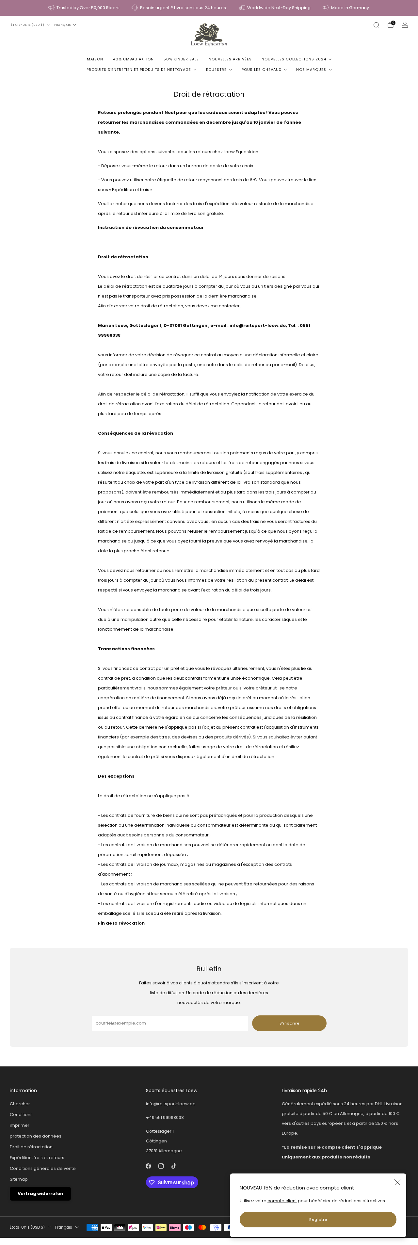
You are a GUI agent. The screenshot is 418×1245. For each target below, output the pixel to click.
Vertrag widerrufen (40, 1193)
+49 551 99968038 (165, 1117)
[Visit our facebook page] (148, 1166)
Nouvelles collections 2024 (294, 59)
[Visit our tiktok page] (174, 1166)
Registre (318, 1219)
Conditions (21, 1114)
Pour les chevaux (261, 69)
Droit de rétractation (31, 1147)
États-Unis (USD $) (27, 25)
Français (62, 25)
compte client (282, 1201)
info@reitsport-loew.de (171, 1104)
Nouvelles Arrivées (230, 59)
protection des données (35, 1136)
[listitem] (84, 8)
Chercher (20, 1104)
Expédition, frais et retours (37, 1158)
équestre (216, 69)
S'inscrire (289, 1023)
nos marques (311, 69)
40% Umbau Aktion (133, 59)
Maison (95, 59)
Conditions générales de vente (43, 1168)
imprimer (19, 1125)
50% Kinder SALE (181, 59)
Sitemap (19, 1179)
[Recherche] (376, 25)
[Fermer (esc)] (397, 1182)
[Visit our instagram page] (161, 1166)
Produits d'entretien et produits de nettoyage (139, 69)
